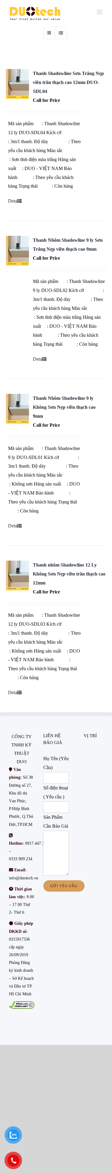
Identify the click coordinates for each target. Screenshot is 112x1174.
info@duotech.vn (23, 878)
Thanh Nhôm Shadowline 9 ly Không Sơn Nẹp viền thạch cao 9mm (64, 407)
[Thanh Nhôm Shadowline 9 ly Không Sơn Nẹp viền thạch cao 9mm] (17, 409)
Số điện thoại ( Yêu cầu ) (55, 792)
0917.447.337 (36, 843)
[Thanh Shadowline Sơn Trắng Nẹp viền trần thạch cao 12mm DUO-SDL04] (17, 84)
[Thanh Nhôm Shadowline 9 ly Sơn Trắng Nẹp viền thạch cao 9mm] (17, 251)
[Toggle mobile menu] (100, 12)
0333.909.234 (20, 859)
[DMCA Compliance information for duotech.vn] (21, 1005)
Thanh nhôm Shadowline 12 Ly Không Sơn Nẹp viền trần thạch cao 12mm (69, 573)
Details (14, 200)
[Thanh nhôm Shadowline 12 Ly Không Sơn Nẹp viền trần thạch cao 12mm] (17, 575)
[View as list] (61, 33)
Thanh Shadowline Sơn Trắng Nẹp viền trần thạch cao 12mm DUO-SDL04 (68, 82)
